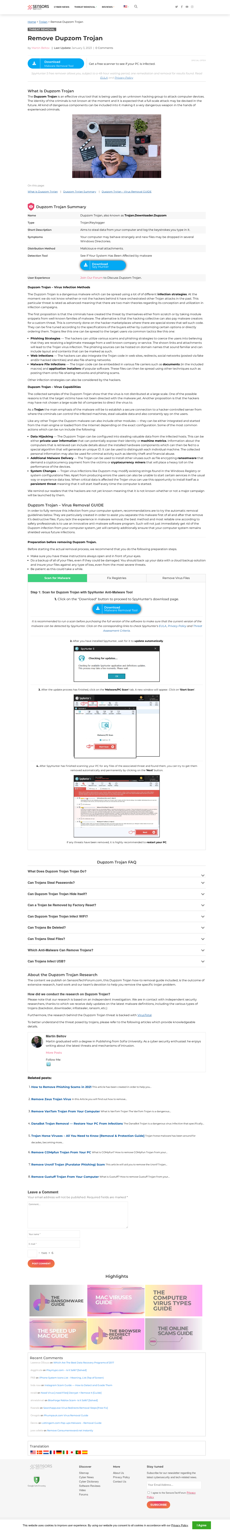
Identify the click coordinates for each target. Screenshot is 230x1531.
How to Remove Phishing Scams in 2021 (61, 1087)
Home (32, 22)
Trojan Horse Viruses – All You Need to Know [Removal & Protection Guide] (87, 1136)
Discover (85, 1466)
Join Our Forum (91, 277)
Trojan (43, 22)
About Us (118, 1473)
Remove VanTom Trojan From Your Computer (65, 1111)
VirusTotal (144, 1015)
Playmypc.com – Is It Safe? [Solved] (66, 1370)
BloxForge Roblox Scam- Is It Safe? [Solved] (73, 1400)
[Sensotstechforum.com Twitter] (176, 7)
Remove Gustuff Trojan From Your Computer (65, 1176)
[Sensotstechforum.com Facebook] (181, 7)
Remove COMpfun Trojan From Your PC (61, 1152)
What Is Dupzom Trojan (43, 191)
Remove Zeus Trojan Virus (51, 1099)
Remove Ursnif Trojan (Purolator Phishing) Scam (68, 1164)
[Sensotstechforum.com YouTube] (187, 7)
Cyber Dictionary (89, 1481)
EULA (104, 77)
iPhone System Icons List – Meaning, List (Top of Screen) (71, 1377)
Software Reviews (89, 1486)
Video (82, 1490)
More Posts (54, 1052)
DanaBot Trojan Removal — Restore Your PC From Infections (77, 1123)
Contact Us (119, 1481)
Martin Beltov (41, 48)
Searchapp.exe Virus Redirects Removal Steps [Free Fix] (75, 1407)
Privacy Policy (124, 77)
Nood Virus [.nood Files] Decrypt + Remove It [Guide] (71, 1392)
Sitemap (84, 1473)
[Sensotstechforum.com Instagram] (192, 7)
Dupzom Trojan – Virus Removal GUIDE (126, 191)
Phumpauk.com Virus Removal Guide (66, 1415)
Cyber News (61, 7)
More (116, 1466)
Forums (83, 1494)
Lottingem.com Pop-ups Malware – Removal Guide (72, 1422)
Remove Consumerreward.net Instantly (70, 1430)
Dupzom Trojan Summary (79, 191)
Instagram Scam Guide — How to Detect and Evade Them (78, 1385)
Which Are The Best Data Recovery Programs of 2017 (83, 1362)
